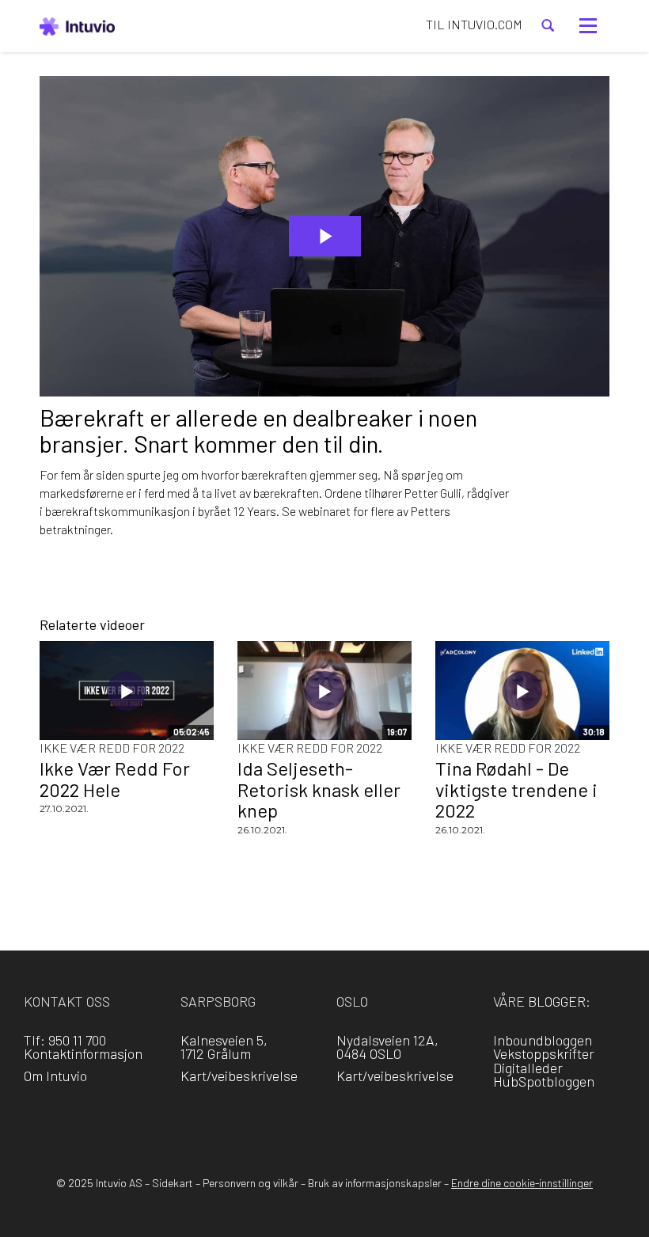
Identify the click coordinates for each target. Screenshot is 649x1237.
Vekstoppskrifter (543, 1053)
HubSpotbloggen (543, 1081)
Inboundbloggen (542, 1040)
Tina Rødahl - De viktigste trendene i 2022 (516, 789)
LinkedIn (302, 1120)
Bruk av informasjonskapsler (375, 1183)
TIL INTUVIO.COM (474, 24)
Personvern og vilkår (250, 1183)
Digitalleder (528, 1067)
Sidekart (172, 1183)
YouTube (392, 1120)
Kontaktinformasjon (83, 1053)
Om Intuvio (55, 1075)
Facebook (257, 1120)
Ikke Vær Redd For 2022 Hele (115, 778)
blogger (557, 1001)
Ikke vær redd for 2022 (112, 747)
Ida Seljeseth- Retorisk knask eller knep (318, 789)
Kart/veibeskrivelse (239, 1075)
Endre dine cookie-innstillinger (522, 1183)
